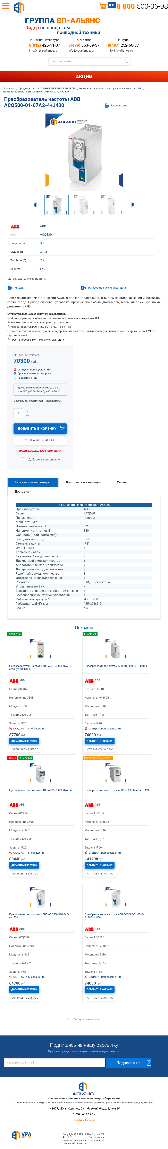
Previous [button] (35, 204)
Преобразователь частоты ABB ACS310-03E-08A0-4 (116, 665)
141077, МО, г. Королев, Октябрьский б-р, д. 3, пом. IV (84, 1108)
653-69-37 (84, 45)
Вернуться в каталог (87, 1019)
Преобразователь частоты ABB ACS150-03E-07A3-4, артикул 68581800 (40, 667)
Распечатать (119, 105)
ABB (43, 226)
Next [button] (132, 204)
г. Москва (84, 40)
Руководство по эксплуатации (107, 287)
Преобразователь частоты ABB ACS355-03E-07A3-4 (40, 790)
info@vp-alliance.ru (81, 50)
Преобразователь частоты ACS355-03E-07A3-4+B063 (117, 790)
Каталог (19, 287)
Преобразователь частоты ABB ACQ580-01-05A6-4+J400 (39, 916)
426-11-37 (44, 45)
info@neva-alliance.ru (43, 50)
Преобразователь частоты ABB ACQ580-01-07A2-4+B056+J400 (114, 916)
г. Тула (123, 40)
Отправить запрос (40, 440)
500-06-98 (142, 6)
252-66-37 (123, 45)
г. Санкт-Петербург (44, 40)
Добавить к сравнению (44, 459)
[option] (84, 152)
